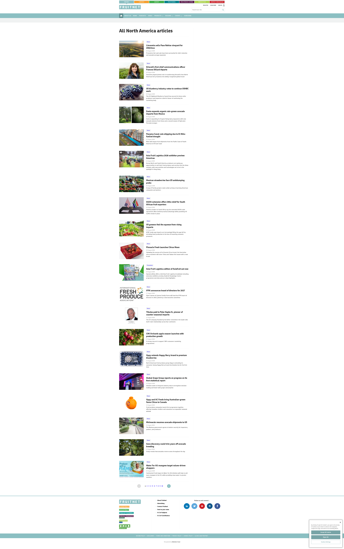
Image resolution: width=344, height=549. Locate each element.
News (148, 42)
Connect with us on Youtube (202, 506)
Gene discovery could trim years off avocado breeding (166, 445)
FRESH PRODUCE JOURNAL (187, 2)
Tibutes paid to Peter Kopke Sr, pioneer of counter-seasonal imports (164, 313)
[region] (326, 534)
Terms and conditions (163, 536)
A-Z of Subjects (162, 512)
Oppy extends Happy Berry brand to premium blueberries (166, 356)
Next (169, 486)
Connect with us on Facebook (217, 506)
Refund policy (140, 536)
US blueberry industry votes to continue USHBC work (167, 90)
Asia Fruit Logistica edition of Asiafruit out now (167, 269)
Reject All (326, 537)
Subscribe (213, 5)
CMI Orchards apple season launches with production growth (165, 335)
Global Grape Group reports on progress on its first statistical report (166, 379)
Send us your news (163, 509)
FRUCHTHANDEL (172, 2)
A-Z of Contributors (163, 516)
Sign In (220, 5)
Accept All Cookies (326, 532)
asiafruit (156, 2)
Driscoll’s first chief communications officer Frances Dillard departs (165, 68)
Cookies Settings (326, 542)
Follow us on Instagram (210, 506)
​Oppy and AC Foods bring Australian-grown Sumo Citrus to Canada (165, 401)
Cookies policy (188, 536)
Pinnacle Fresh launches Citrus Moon (163, 247)
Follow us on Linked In (187, 506)
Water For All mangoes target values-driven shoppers (166, 466)
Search (223, 9)
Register (205, 5)
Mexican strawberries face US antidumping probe (165, 181)
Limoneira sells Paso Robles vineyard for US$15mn (164, 46)
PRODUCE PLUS (202, 2)
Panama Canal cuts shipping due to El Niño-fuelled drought (166, 135)
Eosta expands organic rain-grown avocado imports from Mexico (165, 112)
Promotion (150, 265)
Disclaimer (150, 536)
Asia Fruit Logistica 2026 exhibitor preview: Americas (165, 156)
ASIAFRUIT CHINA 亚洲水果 (217, 2)
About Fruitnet (162, 500)
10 (162, 486)
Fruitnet (126, 2)
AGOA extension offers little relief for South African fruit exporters (165, 203)
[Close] (340, 522)
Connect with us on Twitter (194, 506)
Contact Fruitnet (162, 506)
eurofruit (141, 2)
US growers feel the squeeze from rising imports (163, 226)
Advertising (160, 503)
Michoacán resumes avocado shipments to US (166, 422)
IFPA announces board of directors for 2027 (165, 290)
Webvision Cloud (176, 542)
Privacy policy (176, 536)
